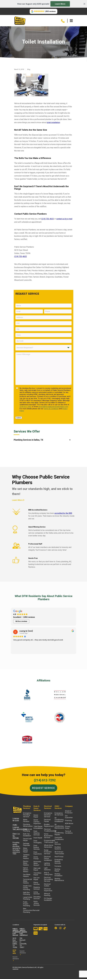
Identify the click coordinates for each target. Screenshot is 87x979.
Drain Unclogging (37, 841)
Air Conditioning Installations (59, 819)
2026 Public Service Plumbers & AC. (25, 967)
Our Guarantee (69, 816)
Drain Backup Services (37, 847)
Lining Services (37, 893)
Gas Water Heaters (26, 875)
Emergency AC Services (59, 814)
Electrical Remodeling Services (48, 879)
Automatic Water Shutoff (37, 863)
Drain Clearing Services (37, 833)
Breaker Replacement (48, 825)
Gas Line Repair (37, 878)
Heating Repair (57, 870)
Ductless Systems (58, 848)
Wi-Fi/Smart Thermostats (59, 853)
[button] (43, 4)
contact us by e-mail (64, 219)
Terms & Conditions (51, 409)
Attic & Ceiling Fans (48, 873)
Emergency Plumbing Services (27, 815)
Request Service (43, 788)
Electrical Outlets (47, 885)
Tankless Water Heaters (26, 856)
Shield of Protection (68, 812)
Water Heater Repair (25, 850)
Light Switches (47, 869)
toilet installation (53, 122)
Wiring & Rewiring (47, 894)
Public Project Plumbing (26, 904)
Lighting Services (47, 864)
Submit (18, 418)
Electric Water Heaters (26, 863)
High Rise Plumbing (26, 893)
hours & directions (16, 957)
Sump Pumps (36, 858)
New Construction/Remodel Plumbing (28, 910)
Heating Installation (58, 875)
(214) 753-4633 (47, 219)
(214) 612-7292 (25, 407)
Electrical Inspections (48, 890)
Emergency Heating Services (59, 861)
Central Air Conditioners (59, 838)
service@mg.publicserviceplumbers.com (53, 407)
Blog (28, 69)
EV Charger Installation (48, 899)
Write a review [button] (21, 621)
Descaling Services (37, 897)
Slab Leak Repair (37, 869)
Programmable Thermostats (48, 841)
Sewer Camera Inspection (37, 821)
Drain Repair (38, 838)
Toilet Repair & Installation (38, 827)
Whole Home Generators (48, 846)
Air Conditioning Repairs (59, 832)
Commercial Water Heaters (27, 881)
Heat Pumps (59, 856)
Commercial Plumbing (27, 830)
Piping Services (37, 883)
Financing (68, 820)
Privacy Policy (67, 827)
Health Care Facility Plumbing (27, 887)
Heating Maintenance (59, 879)
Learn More (60, 4)
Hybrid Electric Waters (25, 869)
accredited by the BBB (63, 513)
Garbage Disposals (26, 844)
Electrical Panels (47, 820)
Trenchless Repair (37, 874)
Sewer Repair (36, 816)
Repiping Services (37, 888)
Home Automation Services (48, 835)
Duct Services (58, 843)
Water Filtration (26, 820)
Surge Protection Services (48, 852)
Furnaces (58, 866)
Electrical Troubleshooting (48, 830)
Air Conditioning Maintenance (59, 826)
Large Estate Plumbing (27, 898)
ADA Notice (69, 823)
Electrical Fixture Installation (48, 858)
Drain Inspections (38, 853)
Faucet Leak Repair (27, 839)
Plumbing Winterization (28, 825)
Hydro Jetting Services (37, 903)
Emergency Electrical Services (48, 815)
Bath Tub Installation (27, 835)
